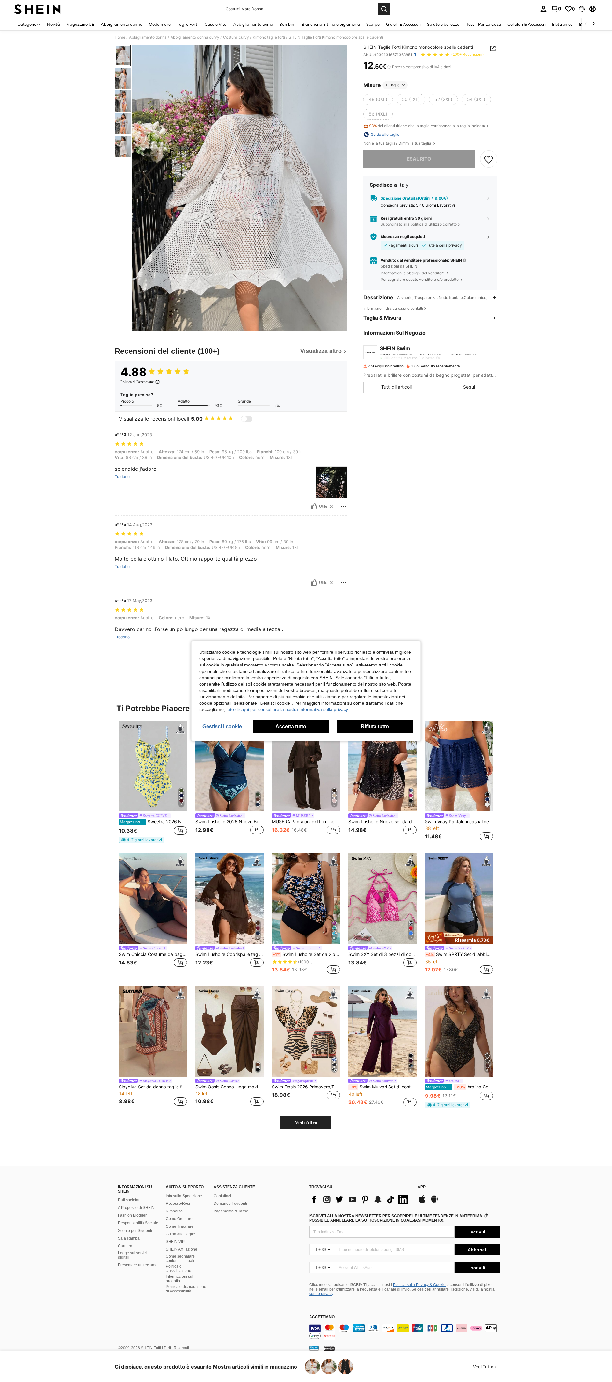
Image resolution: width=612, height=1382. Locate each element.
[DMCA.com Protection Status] (329, 1348)
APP (422, 1187)
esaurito (419, 159)
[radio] (378, 99)
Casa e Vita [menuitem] (216, 24)
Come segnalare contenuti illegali (180, 1258)
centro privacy (321, 1293)
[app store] (422, 1202)
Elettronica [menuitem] (562, 24)
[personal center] (543, 9)
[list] (360, 1199)
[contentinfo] (404, 1332)
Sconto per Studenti (135, 1230)
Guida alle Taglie (180, 1234)
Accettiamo (322, 1317)
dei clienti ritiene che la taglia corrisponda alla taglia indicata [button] (427, 126)
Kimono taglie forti (269, 37)
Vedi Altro (306, 1122)
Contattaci (222, 1196)
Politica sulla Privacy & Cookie (419, 1285)
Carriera (125, 1246)
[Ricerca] (384, 9)
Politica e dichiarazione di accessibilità (186, 1288)
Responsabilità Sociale (138, 1223)
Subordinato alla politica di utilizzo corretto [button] (419, 224)
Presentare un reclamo (137, 1265)
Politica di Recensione (137, 382)
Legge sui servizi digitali (132, 1255)
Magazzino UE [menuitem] (80, 24)
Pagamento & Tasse (231, 1211)
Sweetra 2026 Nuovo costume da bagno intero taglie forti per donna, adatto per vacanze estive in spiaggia (153, 821)
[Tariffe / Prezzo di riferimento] (389, 67)
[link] (555, 8)
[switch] (246, 419)
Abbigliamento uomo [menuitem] (253, 24)
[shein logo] (37, 9)
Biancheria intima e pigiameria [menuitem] (331, 24)
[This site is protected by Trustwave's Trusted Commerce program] (314, 1348)
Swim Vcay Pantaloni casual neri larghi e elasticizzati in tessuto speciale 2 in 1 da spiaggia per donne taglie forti (459, 821)
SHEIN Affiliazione (181, 1249)
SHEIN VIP (175, 1242)
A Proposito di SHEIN (136, 1207)
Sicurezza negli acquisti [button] (403, 237)
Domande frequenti (230, 1203)
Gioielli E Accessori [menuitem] (403, 24)
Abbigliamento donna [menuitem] (121, 24)
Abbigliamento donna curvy (195, 37)
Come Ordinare (179, 1219)
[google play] (434, 1202)
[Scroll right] (593, 24)
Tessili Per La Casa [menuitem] (483, 24)
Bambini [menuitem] (287, 24)
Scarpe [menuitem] (373, 24)
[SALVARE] (488, 159)
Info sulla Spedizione (184, 1196)
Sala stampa (129, 1238)
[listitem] (153, 782)
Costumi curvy (236, 37)
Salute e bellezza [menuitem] (443, 24)
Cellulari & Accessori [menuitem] (526, 24)
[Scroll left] (586, 24)
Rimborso (174, 1211)
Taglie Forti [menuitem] (187, 24)
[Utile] (314, 506)
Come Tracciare (179, 1226)
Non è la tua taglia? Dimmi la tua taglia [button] (397, 143)
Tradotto (122, 477)
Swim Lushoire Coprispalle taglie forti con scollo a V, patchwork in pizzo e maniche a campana (229, 954)
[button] (582, 9)
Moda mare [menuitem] (160, 24)
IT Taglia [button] (392, 85)
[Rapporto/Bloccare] (343, 506)
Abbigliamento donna (148, 37)
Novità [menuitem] (53, 24)
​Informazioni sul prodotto (179, 1278)
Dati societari (129, 1200)
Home (120, 37)
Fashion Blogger (132, 1215)
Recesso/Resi (178, 1203)
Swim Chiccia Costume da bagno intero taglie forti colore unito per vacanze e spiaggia (153, 954)
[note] (141, 840)
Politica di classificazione (178, 1268)
